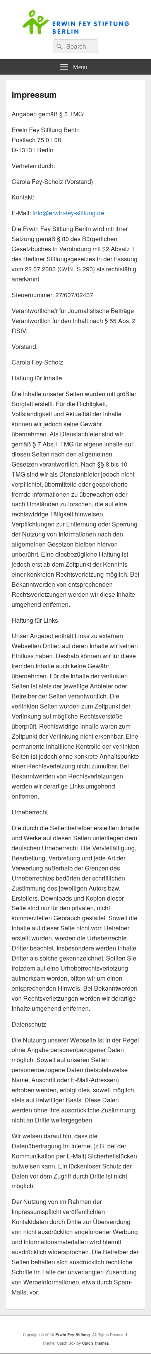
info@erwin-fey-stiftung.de (68, 212)
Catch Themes (95, 1343)
